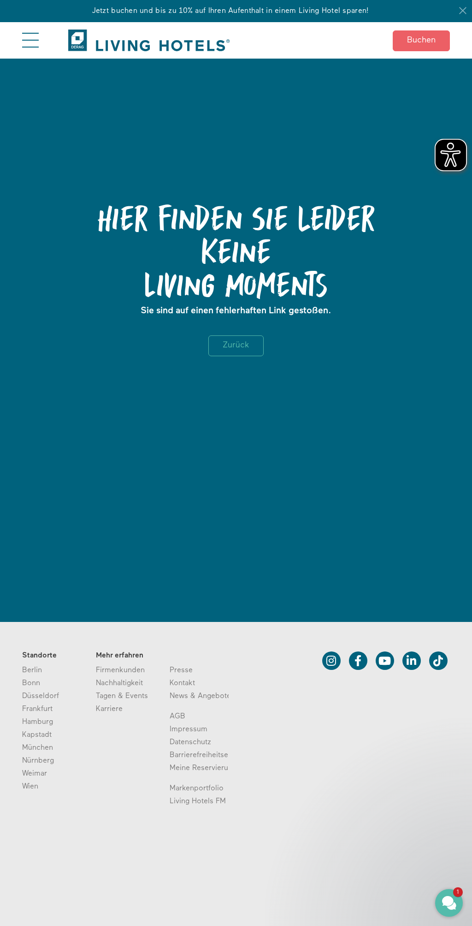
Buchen (421, 40)
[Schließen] (463, 10)
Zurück (236, 345)
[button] (393, 860)
